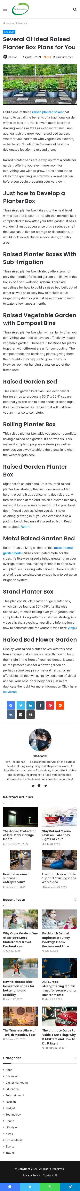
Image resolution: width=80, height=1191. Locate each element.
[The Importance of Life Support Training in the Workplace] (59, 860)
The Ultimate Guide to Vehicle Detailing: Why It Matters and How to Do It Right (59, 1036)
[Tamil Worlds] (20, 9)
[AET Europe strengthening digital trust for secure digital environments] (59, 968)
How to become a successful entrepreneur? (16, 878)
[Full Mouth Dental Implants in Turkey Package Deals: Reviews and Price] (59, 919)
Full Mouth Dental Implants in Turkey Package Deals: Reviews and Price (56, 939)
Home (10, 23)
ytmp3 (72, 628)
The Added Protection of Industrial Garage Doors (19, 835)
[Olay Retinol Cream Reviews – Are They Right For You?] (59, 817)
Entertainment (15, 1095)
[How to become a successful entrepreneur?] (20, 860)
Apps (9, 1069)
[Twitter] (21, 705)
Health (10, 1121)
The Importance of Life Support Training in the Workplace (59, 878)
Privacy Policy (31, 1175)
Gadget (10, 1108)
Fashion (11, 1101)
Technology (13, 1114)
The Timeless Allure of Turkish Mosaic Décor (19, 1032)
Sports (10, 1146)
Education (12, 1089)
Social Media (14, 1140)
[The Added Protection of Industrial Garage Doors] (20, 817)
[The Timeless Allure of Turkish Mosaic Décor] (20, 1016)
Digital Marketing (17, 1082)
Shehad (12, 57)
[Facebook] (11, 705)
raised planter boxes (47, 112)
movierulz (10, 692)
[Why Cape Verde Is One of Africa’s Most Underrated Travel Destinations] (20, 919)
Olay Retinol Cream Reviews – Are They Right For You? (56, 835)
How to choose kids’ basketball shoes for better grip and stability (18, 988)
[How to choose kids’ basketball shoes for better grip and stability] (20, 968)
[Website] (34, 785)
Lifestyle (21, 23)
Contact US (50, 1175)
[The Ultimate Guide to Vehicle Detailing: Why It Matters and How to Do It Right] (59, 1016)
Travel (10, 1153)
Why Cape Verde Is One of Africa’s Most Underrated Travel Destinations (20, 939)
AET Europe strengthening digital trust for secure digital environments (59, 988)
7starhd (26, 527)
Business (11, 1076)
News (9, 1133)
